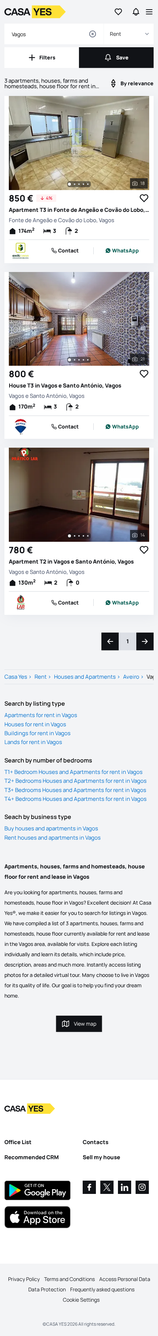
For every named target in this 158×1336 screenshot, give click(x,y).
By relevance (137, 83)
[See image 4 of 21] (83, 360)
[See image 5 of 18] (88, 184)
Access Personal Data (124, 1278)
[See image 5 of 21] (88, 360)
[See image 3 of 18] (79, 184)
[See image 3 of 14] (79, 536)
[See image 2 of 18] (74, 184)
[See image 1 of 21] (69, 359)
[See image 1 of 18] (69, 184)
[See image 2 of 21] (74, 360)
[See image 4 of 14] (83, 536)
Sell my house (101, 1157)
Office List (18, 1142)
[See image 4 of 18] (83, 184)
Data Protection (47, 1289)
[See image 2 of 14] (74, 536)
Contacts (95, 1142)
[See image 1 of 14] (69, 535)
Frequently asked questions (102, 1289)
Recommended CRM (31, 1157)
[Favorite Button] (144, 198)
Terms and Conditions (69, 1278)
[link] (122, 250)
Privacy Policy (24, 1278)
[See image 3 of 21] (79, 360)
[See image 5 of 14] (88, 536)
